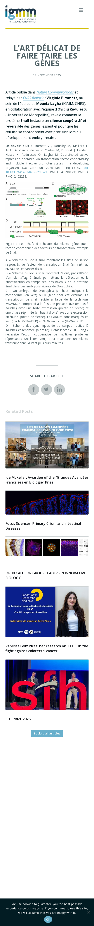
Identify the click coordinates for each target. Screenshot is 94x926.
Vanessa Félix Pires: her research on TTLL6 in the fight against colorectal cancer (46, 648)
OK (48, 919)
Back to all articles (47, 733)
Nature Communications (55, 92)
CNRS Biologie (33, 97)
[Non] (88, 912)
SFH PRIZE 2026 (18, 719)
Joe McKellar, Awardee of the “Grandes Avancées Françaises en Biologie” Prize (47, 480)
